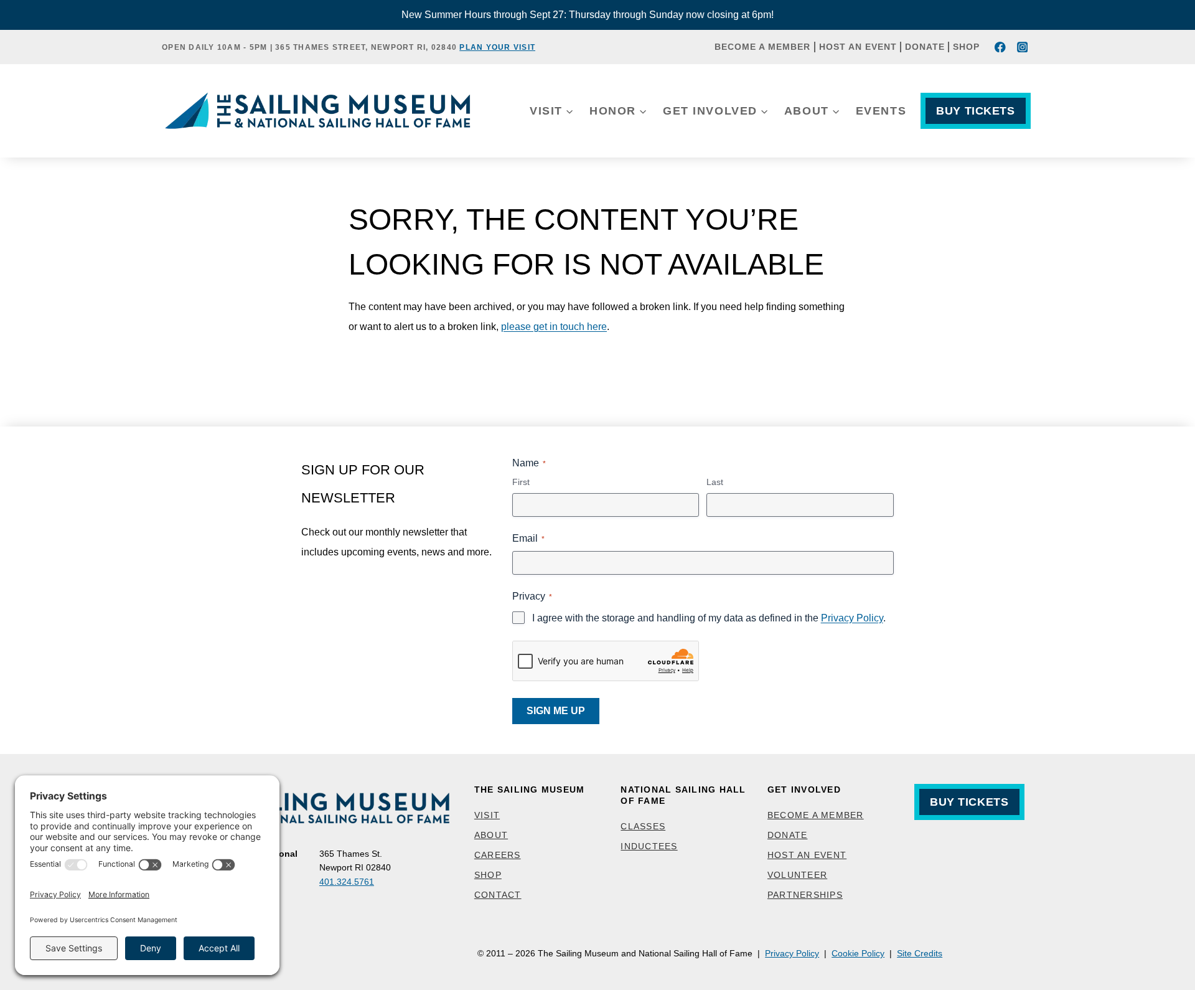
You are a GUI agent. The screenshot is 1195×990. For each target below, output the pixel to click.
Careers (497, 855)
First (521, 482)
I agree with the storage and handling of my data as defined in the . (709, 618)
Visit (487, 815)
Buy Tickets (975, 111)
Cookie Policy (858, 953)
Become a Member (762, 47)
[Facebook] (1000, 47)
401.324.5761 (346, 882)
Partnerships (805, 895)
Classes (643, 826)
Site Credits (919, 953)
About (491, 835)
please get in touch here (554, 326)
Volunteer (797, 875)
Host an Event (858, 47)
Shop (966, 47)
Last (714, 482)
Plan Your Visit (497, 47)
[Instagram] (1022, 47)
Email (528, 538)
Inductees (649, 846)
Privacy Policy (852, 618)
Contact (498, 895)
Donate (925, 47)
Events (881, 111)
